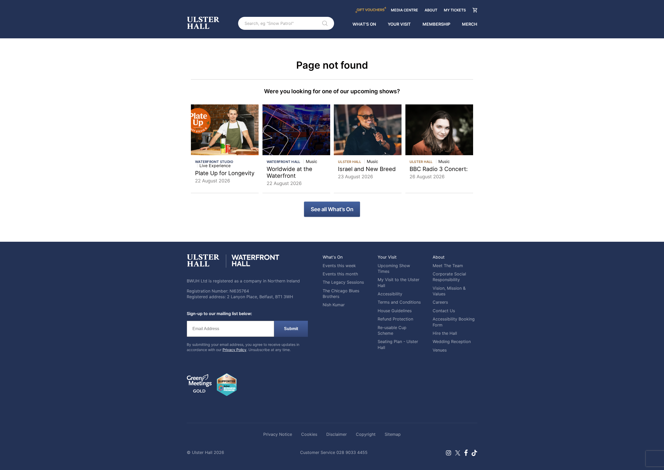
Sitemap (393, 434)
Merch (469, 24)
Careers (440, 302)
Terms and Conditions (399, 302)
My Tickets (455, 10)
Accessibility (390, 293)
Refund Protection (395, 319)
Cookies (309, 434)
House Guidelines (395, 310)
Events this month (340, 273)
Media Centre (404, 10)
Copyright (366, 434)
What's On (364, 24)
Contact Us (444, 310)
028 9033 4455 (352, 452)
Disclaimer (336, 434)
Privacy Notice (277, 434)
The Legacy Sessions (343, 282)
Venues (440, 350)
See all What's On (332, 209)
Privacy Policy (234, 349)
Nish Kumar (334, 304)
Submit (291, 328)
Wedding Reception (452, 341)
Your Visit (399, 24)
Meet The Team (448, 265)
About (431, 10)
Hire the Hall (445, 333)
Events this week (339, 265)
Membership (436, 24)
